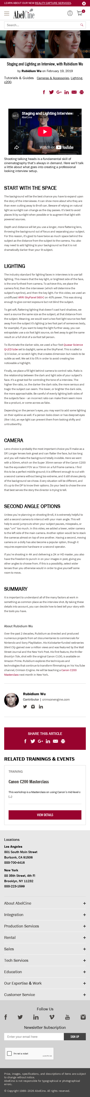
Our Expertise (16, 983)
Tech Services (16, 960)
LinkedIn (41, 706)
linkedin (36, 1017)
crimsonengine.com (56, 699)
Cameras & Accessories (53, 78)
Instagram (33, 706)
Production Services (21, 926)
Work (37, 983)
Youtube (67, 1017)
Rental (10, 937)
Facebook (5, 1017)
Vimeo (51, 1017)
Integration (13, 914)
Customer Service (19, 994)
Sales (9, 949)
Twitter (25, 706)
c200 (7, 82)
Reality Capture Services (53, 3)
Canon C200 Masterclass (29, 781)
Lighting (76, 78)
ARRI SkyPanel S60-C (31, 297)
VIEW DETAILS (45, 815)
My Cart (83, 11)
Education (13, 971)
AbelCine (24, 13)
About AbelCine (17, 903)
